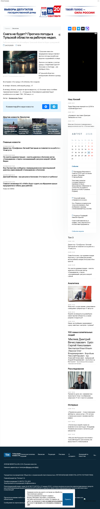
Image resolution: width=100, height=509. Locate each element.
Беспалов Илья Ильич (80, 348)
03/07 (69, 392)
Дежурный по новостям (83, 455)
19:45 (73, 265)
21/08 (69, 103)
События (75, 166)
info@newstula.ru (30, 483)
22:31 (73, 103)
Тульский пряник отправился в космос (79, 199)
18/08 (69, 304)
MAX (36, 467)
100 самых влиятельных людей (80, 333)
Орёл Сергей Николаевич (80, 344)
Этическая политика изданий (28, 455)
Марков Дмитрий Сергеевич (74, 363)
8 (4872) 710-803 (24, 481)
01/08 (69, 408)
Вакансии (41, 454)
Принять (68, 499)
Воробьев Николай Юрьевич (81, 354)
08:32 (73, 421)
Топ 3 (71, 237)
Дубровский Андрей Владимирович (81, 359)
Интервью (73, 404)
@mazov (29, 467)
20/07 (69, 434)
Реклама (62, 454)
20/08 (69, 252)
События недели (78, 231)
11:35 (73, 241)
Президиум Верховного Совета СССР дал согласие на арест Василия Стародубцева (82, 174)
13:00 (73, 321)
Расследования (76, 368)
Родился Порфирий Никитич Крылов (79, 216)
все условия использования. (53, 501)
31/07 (69, 421)
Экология (15, 28)
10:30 (73, 434)
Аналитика (73, 283)
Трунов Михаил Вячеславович (85, 362)
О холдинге (71, 455)
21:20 (73, 252)
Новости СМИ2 (8, 189)
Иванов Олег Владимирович (76, 352)
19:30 (73, 392)
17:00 (73, 304)
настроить (39, 503)
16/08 (69, 312)
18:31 (73, 112)
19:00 (73, 312)
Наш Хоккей (74, 99)
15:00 (73, 408)
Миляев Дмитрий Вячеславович (79, 341)
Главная (7, 28)
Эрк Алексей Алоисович (78, 357)
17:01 (73, 121)
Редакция (51, 454)
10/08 (69, 321)
